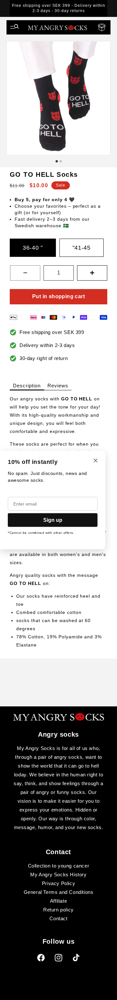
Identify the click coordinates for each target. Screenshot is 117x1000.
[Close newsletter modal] (95, 461)
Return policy (58, 909)
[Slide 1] (57, 161)
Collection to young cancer (58, 865)
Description (27, 385)
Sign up (52, 520)
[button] (14, 27)
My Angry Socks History (58, 874)
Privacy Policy (58, 883)
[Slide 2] (60, 161)
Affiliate (58, 901)
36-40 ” (33, 247)
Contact (58, 918)
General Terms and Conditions (59, 892)
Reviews (57, 385)
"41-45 (81, 247)
